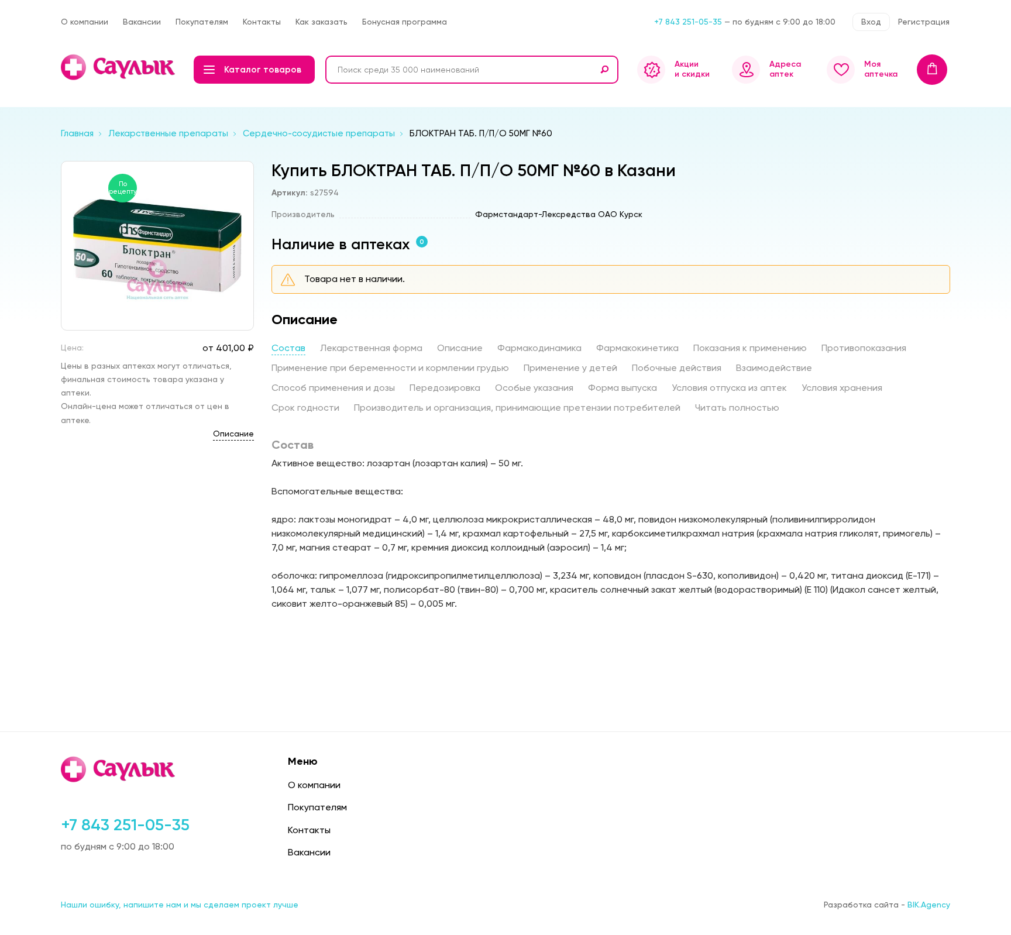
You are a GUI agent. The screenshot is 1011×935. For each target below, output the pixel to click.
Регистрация (924, 21)
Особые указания (534, 387)
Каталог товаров (262, 69)
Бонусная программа (404, 21)
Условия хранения (842, 387)
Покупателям (202, 21)
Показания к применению (750, 347)
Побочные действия (676, 367)
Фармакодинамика (539, 347)
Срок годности (305, 407)
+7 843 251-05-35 (688, 21)
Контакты (262, 21)
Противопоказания (863, 347)
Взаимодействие (774, 367)
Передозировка (445, 387)
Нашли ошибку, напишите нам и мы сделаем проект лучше (179, 904)
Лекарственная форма (371, 347)
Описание (233, 433)
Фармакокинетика (637, 347)
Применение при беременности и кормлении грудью (390, 367)
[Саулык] (119, 67)
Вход (871, 21)
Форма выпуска (622, 387)
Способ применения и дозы (333, 387)
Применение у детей (570, 367)
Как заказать (321, 21)
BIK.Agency (928, 904)
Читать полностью (737, 407)
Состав (288, 347)
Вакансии (142, 21)
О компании (84, 21)
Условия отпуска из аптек (729, 387)
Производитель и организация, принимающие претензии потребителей (517, 407)
